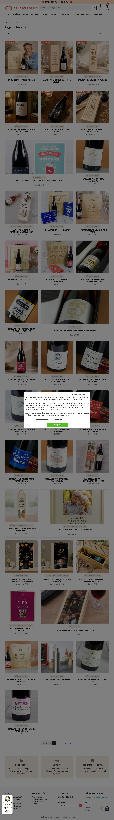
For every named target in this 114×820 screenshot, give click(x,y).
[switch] (7, 811)
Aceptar (57, 425)
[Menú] (11, 796)
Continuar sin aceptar (79, 395)
